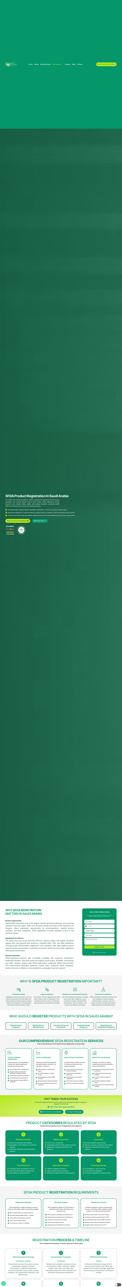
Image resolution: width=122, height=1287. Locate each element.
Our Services (56, 64)
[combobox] (86, 926)
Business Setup (45, 64)
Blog (73, 64)
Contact (79, 64)
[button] (118, 1284)
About (36, 64)
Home (31, 64)
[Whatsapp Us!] (3, 1283)
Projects (67, 64)
